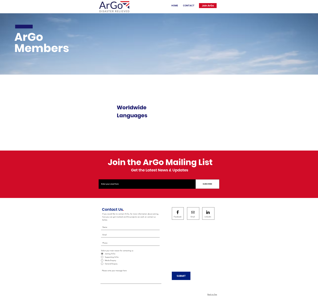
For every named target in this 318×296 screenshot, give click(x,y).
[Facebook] (177, 212)
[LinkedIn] (207, 212)
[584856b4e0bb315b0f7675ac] (192, 212)
